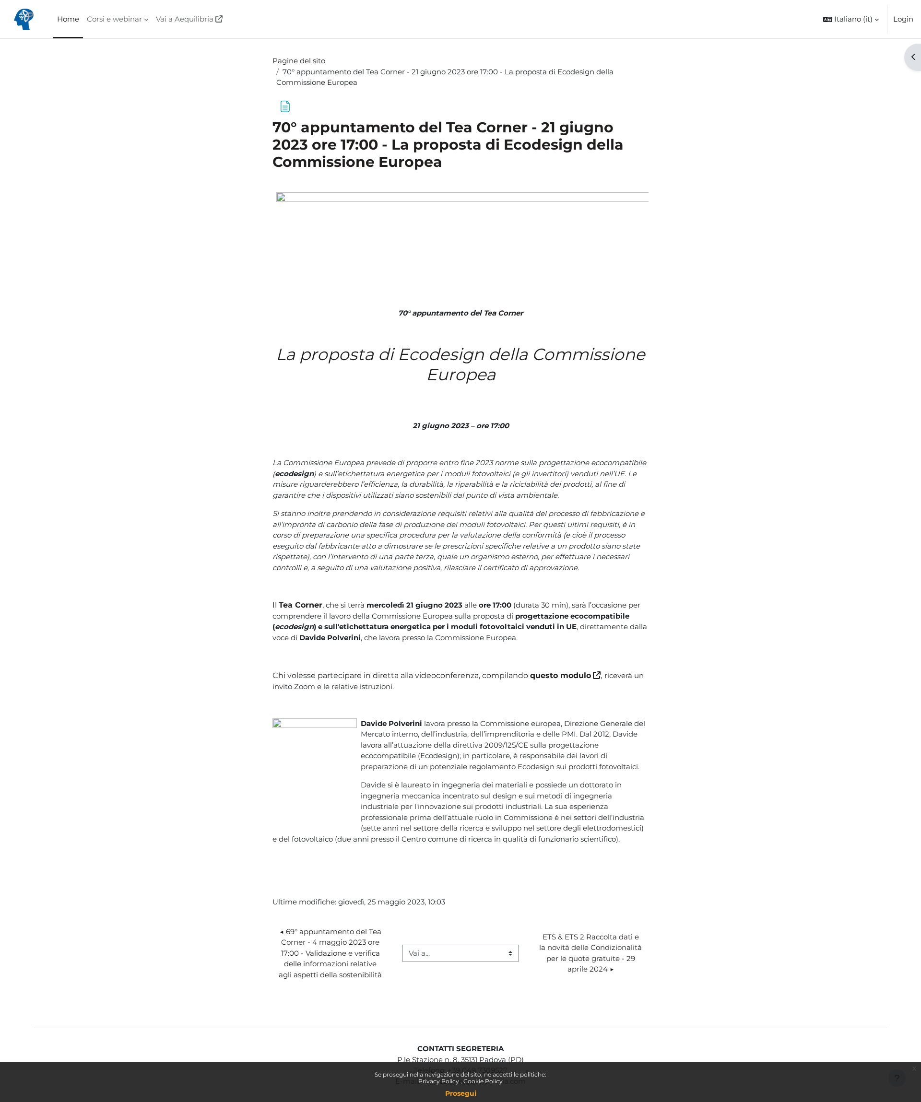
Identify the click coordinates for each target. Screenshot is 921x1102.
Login (903, 18)
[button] (851, 19)
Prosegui (460, 1093)
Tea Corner (503, 312)
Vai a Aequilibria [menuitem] (184, 18)
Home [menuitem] (68, 18)
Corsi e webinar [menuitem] (114, 18)
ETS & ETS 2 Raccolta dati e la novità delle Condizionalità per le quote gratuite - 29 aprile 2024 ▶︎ (591, 953)
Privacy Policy (439, 1081)
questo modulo (560, 675)
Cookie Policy (483, 1081)
